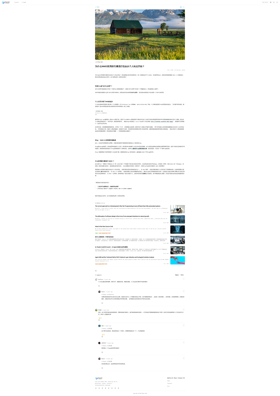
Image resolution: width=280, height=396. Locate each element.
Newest (177, 274)
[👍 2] (99, 320)
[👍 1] (102, 336)
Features (169, 383)
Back (98, 7)
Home (168, 380)
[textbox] (140, 136)
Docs (168, 386)
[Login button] (277, 2)
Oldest (182, 274)
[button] (271, 2)
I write (16, 2)
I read (24, 2)
